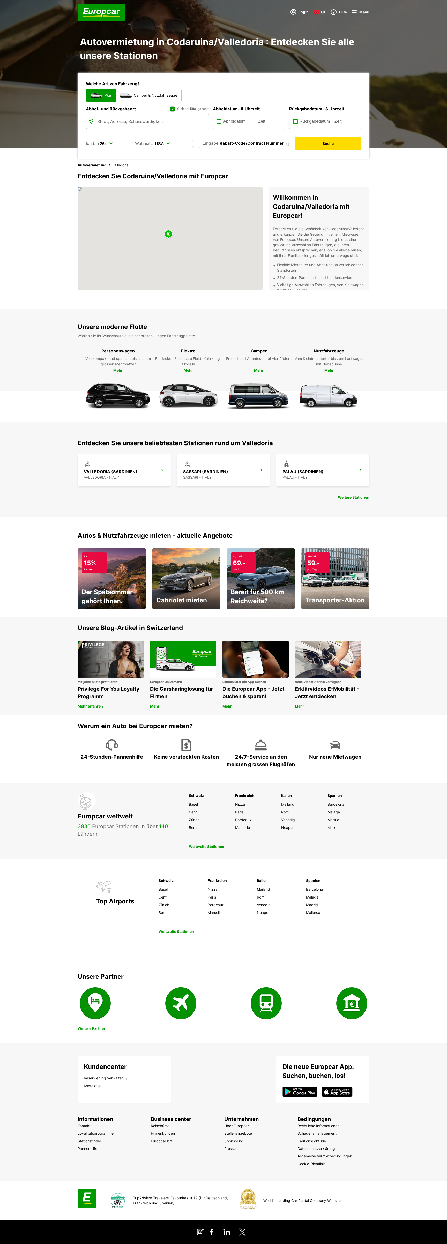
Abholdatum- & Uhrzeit (236, 108)
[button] (168, 234)
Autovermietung (92, 165)
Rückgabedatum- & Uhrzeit (316, 108)
